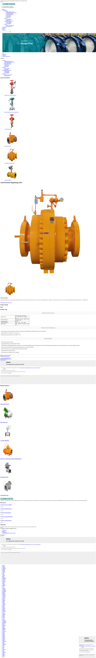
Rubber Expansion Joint (10, 25)
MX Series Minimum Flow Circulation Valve (11, 112)
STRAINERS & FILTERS (8, 20)
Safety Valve (8, 17)
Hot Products (4, 530)
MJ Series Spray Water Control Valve (10, 95)
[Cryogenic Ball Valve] (7, 438)
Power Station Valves (9, 13)
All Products (4, 54)
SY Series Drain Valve (8, 129)
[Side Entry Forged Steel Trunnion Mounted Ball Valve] (7, 456)
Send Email (2, 535)
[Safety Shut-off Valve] (7, 402)
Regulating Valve (3, 359)
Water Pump (6, 69)
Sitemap (3, 531)
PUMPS (5, 18)
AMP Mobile (4, 532)
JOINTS (5, 24)
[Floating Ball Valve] (7, 475)
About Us (4, 28)
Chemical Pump (8, 19)
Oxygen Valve (8, 15)
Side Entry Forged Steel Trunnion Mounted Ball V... (11, 458)
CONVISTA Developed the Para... (6, 508)
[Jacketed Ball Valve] (7, 493)
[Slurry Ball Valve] (7, 420)
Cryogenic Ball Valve (4, 440)
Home (3, 9)
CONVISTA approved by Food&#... (6, 516)
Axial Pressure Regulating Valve (5, 358)
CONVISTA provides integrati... (5, 512)
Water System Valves (9, 14)
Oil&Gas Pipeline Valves (10, 11)
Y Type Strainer (8, 22)
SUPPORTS (4, 27)
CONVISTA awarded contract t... (6, 520)
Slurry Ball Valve (3, 422)
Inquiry (1, 527)
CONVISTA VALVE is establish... (6, 504)
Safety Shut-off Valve (7, 146)
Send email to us (3, 302)
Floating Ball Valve (4, 477)
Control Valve (8, 16)
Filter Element (8, 23)
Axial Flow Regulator (7, 355)
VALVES (4, 55)
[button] (48, 313)
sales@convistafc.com (10, 7)
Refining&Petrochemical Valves (11, 12)
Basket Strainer (8, 21)
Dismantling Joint (9, 26)
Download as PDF (9, 302)
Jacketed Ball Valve (4, 495)
